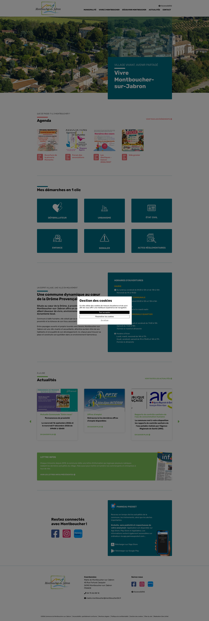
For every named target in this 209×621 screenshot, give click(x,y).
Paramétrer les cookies (104, 317)
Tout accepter (104, 312)
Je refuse (104, 320)
